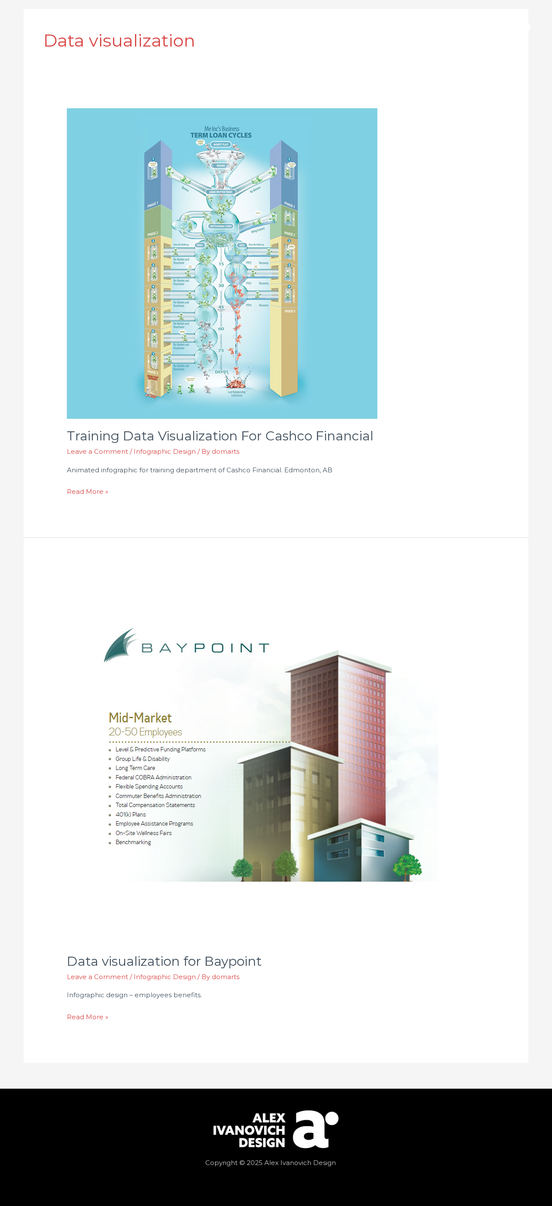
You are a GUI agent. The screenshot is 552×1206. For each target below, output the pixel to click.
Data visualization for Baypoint (164, 961)
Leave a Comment (97, 451)
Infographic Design (165, 451)
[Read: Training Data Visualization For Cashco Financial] (222, 263)
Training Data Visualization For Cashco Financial (220, 436)
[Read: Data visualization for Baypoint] (252, 758)
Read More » (87, 491)
